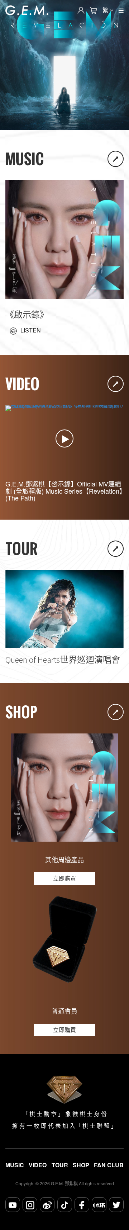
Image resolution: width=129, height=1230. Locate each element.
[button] (64, 122)
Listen (31, 330)
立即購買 (64, 878)
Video (38, 1165)
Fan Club (109, 1165)
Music (14, 1165)
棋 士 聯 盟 (96, 1126)
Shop (81, 1165)
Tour (60, 1165)
